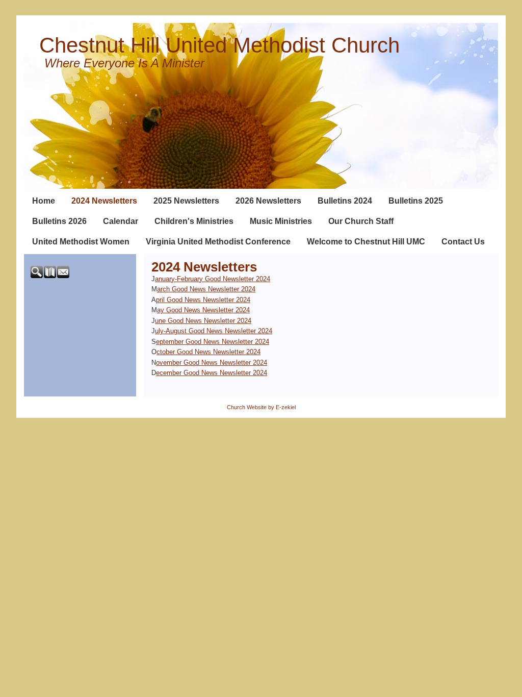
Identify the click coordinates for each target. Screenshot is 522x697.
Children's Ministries (193, 221)
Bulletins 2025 (415, 200)
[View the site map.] (50, 276)
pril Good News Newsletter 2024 (203, 300)
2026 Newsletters (268, 200)
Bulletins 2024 (345, 200)
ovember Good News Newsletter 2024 (211, 362)
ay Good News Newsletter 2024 (203, 310)
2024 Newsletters (104, 200)
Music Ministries (281, 221)
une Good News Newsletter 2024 (203, 321)
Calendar (120, 221)
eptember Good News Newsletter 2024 (212, 341)
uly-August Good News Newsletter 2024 (213, 331)
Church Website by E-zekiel (261, 407)
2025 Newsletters (186, 200)
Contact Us (463, 241)
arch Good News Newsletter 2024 (206, 289)
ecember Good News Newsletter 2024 (211, 373)
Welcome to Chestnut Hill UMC (366, 241)
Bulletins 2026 (59, 221)
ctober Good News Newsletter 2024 (208, 352)
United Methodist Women (80, 241)
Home (43, 200)
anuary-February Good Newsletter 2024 (212, 279)
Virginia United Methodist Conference (218, 241)
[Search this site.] (37, 276)
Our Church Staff (361, 221)
